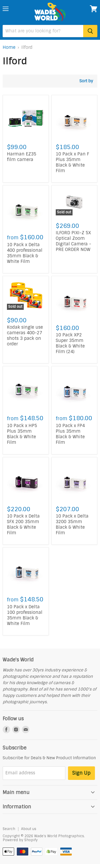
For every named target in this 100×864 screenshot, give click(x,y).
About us (28, 829)
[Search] (90, 31)
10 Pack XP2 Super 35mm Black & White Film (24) (70, 343)
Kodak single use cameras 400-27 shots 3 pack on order (25, 335)
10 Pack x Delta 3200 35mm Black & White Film (72, 524)
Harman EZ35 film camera (21, 156)
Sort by (86, 81)
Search (9, 829)
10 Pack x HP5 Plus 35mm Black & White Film (22, 434)
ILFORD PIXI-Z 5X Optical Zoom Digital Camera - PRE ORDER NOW (73, 241)
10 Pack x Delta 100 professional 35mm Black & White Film (24, 615)
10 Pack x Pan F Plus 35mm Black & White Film (72, 162)
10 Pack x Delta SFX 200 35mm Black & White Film (23, 524)
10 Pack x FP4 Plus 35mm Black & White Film (70, 434)
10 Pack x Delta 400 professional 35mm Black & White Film (24, 253)
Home (9, 47)
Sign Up (81, 773)
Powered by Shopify (20, 840)
